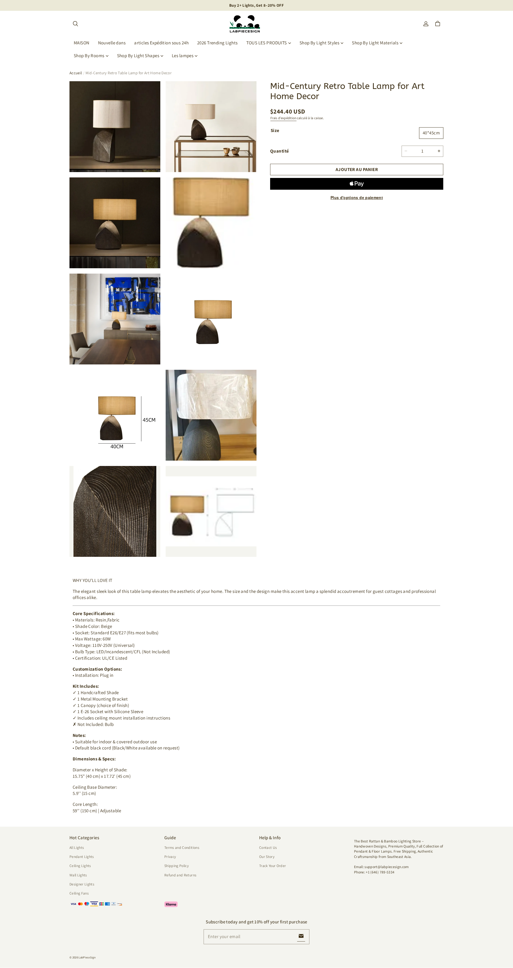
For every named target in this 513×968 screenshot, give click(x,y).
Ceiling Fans (79, 893)
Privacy (170, 856)
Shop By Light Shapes (138, 56)
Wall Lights (78, 875)
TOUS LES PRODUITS (266, 43)
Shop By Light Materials (375, 43)
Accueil (75, 72)
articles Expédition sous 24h (161, 43)
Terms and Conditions (181, 847)
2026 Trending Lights (217, 43)
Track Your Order (272, 865)
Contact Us (268, 847)
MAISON (82, 43)
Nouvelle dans (112, 43)
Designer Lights (81, 884)
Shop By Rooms (89, 56)
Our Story (266, 856)
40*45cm (431, 133)
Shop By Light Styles (320, 43)
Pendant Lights (81, 856)
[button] (75, 23)
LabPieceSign (87, 957)
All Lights (76, 847)
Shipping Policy (176, 865)
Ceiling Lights (80, 865)
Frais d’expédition (283, 118)
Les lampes (182, 56)
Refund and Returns (180, 875)
